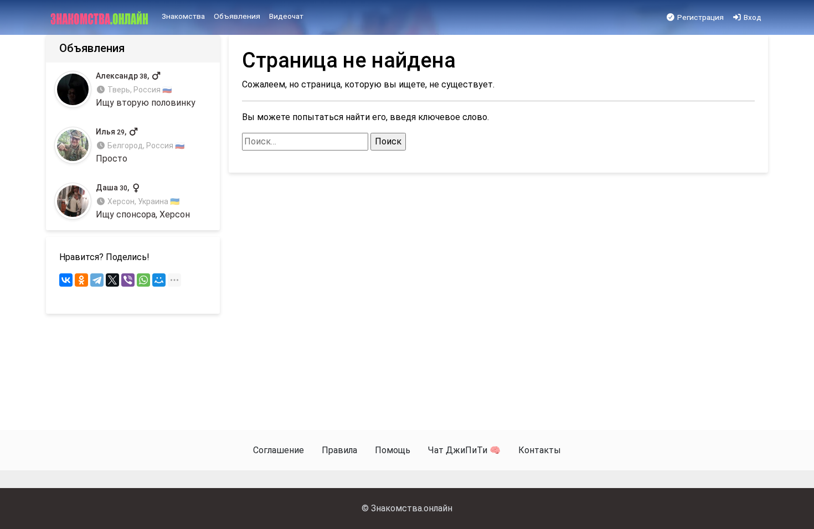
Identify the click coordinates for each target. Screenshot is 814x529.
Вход (751, 17)
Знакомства (183, 16)
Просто (140, 145)
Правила (339, 450)
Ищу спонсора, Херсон (143, 201)
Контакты (539, 450)
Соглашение (278, 450)
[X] (112, 280)
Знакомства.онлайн (411, 508)
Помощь (392, 450)
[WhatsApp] (143, 280)
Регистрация (700, 17)
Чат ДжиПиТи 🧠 (464, 450)
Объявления (237, 16)
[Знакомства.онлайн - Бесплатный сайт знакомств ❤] (100, 17)
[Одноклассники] (81, 280)
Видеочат (286, 16)
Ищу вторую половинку (145, 89)
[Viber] (128, 280)
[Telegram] (97, 280)
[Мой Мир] (159, 280)
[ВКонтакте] (66, 280)
